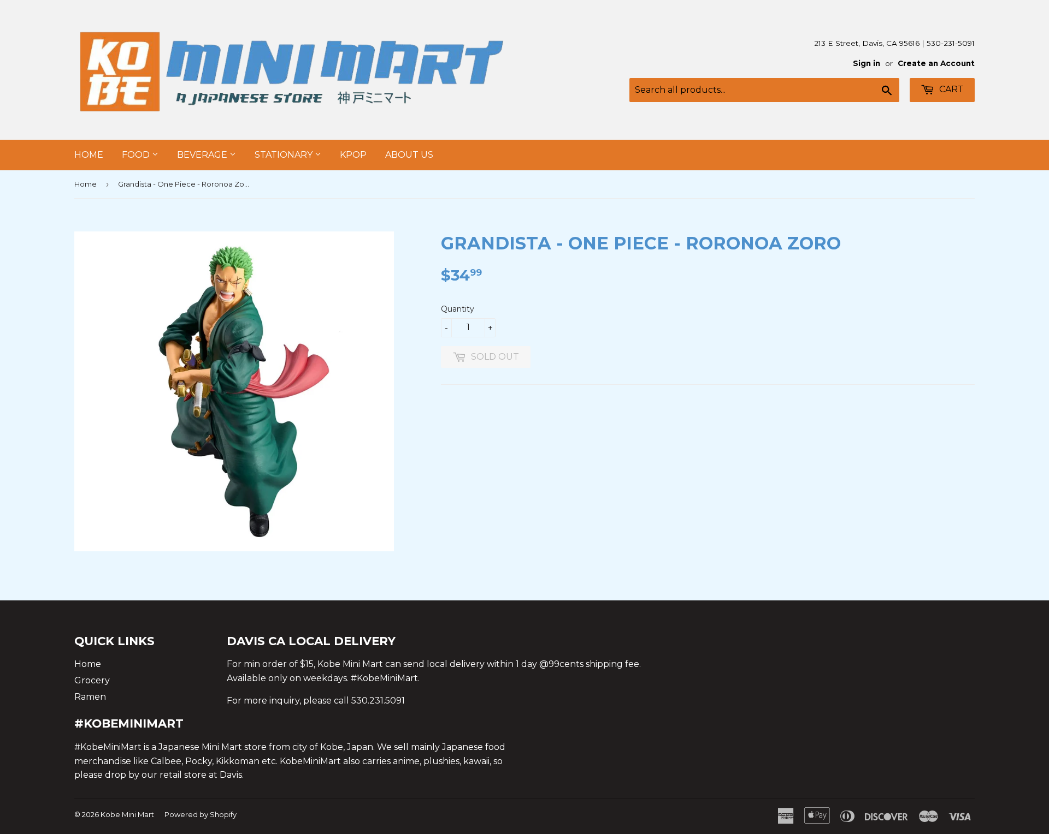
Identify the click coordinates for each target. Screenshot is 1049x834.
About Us (409, 155)
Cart (950, 89)
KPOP (353, 155)
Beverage (203, 155)
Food (137, 155)
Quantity (457, 309)
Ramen (90, 697)
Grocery (92, 680)
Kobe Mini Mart (127, 814)
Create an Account (936, 63)
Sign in (866, 63)
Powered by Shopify (200, 814)
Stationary (285, 155)
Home (88, 155)
